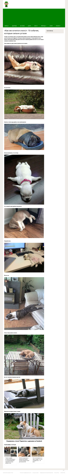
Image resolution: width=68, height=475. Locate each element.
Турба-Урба (5, 472)
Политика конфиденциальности (25, 472)
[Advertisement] (34, 16)
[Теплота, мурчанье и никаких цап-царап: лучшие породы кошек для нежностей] (24, 452)
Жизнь (6, 25)
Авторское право (36, 472)
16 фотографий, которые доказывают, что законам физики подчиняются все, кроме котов (10, 460)
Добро (29, 25)
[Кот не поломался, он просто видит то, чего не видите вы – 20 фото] (38, 452)
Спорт (51, 25)
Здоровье (14, 25)
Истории (22, 25)
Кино (35, 25)
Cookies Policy (62, 472)
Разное (58, 25)
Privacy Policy (56, 472)
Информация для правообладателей (46, 472)
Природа (43, 25)
